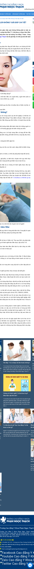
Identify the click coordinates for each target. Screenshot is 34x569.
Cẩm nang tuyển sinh (18, 14)
